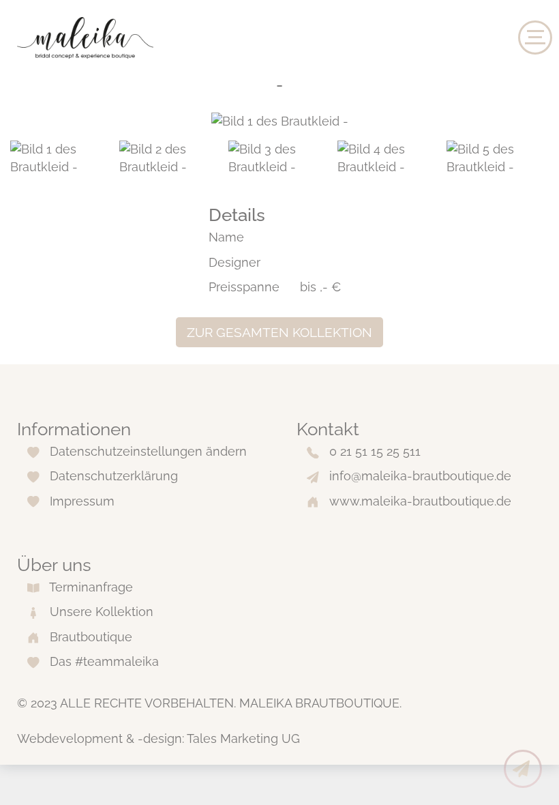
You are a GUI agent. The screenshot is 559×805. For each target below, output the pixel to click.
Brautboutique (91, 637)
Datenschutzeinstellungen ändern (148, 451)
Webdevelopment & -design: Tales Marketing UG (158, 738)
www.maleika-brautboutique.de (420, 501)
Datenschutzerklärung (114, 476)
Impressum (82, 501)
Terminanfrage (91, 587)
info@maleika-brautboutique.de (420, 476)
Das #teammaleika (104, 661)
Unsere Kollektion (101, 611)
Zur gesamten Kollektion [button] (279, 332)
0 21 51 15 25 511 (375, 451)
